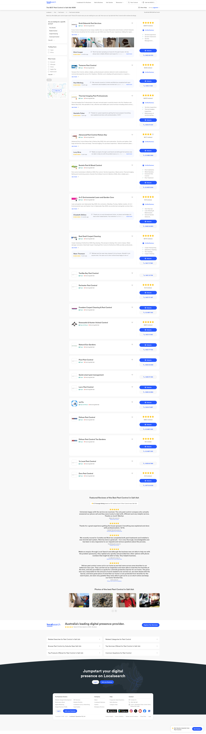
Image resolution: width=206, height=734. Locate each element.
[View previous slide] (113, 611)
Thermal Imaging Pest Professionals (114, 531)
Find (55, 12)
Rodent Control (53, 30)
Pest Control (61, 12)
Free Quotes (52, 27)
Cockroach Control (54, 37)
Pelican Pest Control (114, 519)
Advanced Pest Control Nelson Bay (114, 559)
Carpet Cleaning (53, 33)
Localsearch (49, 12)
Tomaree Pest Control (114, 545)
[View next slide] (116, 611)
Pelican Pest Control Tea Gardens (114, 581)
